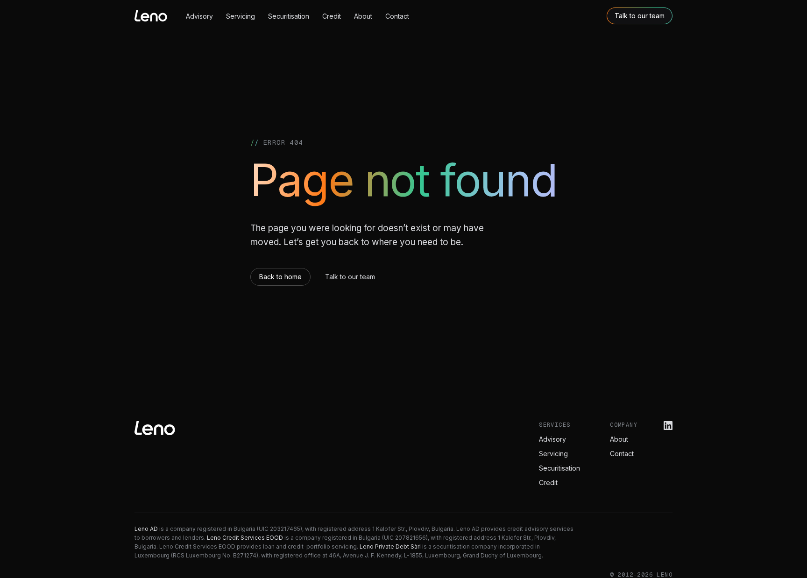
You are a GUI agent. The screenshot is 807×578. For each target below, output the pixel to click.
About (363, 16)
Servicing (240, 16)
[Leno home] (150, 15)
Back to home (280, 277)
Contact (397, 16)
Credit (331, 16)
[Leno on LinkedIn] (668, 425)
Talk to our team (640, 16)
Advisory (199, 16)
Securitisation (288, 16)
